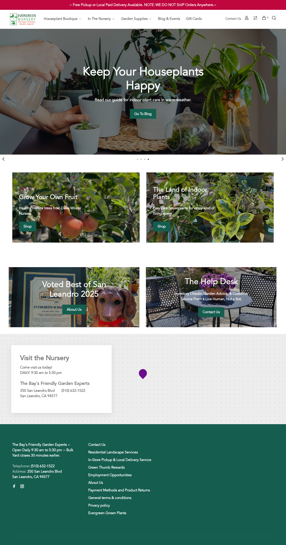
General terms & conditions (109, 498)
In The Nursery (99, 18)
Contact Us (233, 18)
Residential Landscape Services (113, 452)
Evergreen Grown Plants (107, 513)
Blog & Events (169, 18)
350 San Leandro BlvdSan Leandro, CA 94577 (37, 474)
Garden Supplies (134, 18)
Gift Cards (194, 18)
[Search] (274, 18)
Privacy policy (99, 505)
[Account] (247, 18)
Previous (3, 159)
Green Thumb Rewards (106, 467)
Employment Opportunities (110, 475)
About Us (95, 482)
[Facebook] (14, 486)
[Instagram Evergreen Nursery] (22, 486)
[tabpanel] (143, 92)
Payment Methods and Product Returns (119, 490)
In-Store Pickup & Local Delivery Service (119, 460)
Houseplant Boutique (61, 18)
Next (282, 159)
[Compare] (256, 18)
